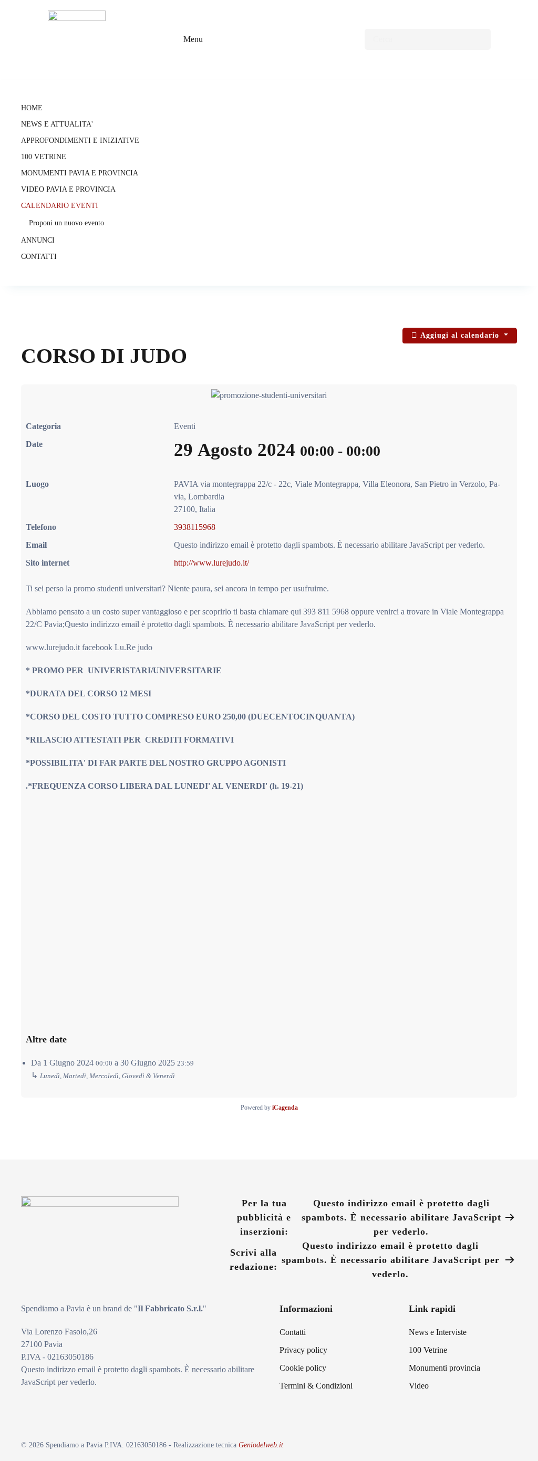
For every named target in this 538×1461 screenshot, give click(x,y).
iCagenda (285, 1107)
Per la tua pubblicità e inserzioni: (369, 1217)
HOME (32, 108)
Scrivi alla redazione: (365, 1259)
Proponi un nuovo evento (66, 223)
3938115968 (194, 527)
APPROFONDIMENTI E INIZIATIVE (80, 140)
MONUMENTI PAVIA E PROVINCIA (79, 173)
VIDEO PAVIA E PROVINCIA (68, 189)
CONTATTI (39, 256)
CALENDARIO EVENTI (59, 206)
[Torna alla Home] (76, 39)
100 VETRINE (43, 157)
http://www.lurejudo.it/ (211, 562)
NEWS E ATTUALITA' (57, 124)
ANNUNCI (38, 240)
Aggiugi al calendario (460, 335)
